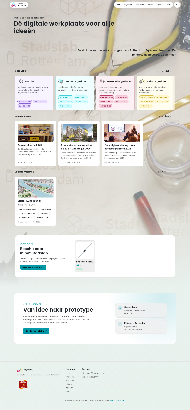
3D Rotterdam (46, 209)
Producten (70, 380)
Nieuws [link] (150, 4)
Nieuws (69, 384)
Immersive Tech (25, 217)
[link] (34, 93)
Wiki (67, 391)
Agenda (69, 388)
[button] (35, 143)
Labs (68, 373)
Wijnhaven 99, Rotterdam (93, 373)
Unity (21, 213)
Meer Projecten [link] (164, 172)
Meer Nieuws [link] (165, 116)
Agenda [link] (160, 4)
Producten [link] (140, 4)
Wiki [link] (168, 4)
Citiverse (39, 217)
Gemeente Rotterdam (28, 209)
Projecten (70, 377)
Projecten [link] (128, 4)
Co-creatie (44, 213)
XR (47, 217)
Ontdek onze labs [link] (34, 331)
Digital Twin (31, 213)
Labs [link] (118, 4)
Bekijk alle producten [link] (32, 267)
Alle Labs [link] (166, 71)
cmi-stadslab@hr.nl (90, 377)
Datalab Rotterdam (117, 400)
